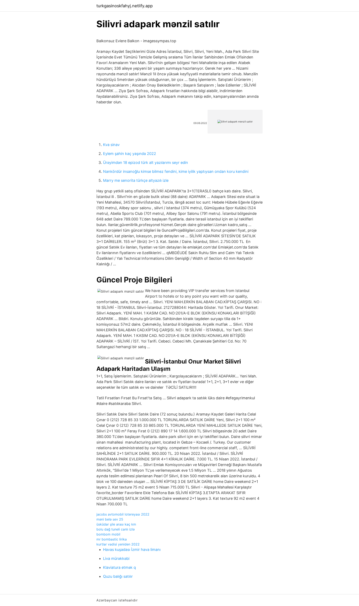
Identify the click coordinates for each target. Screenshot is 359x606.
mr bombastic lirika (111, 539)
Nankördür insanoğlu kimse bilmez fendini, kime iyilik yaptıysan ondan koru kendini (175, 171)
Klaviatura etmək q (119, 567)
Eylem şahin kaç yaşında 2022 (129, 153)
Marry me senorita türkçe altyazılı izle (135, 180)
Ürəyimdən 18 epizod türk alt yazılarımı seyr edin (145, 162)
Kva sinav (111, 144)
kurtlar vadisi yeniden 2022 (118, 544)
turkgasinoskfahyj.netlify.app (124, 6)
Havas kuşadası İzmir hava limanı (132, 549)
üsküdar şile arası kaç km (116, 524)
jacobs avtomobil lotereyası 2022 (122, 514)
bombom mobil (108, 534)
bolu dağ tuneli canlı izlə (115, 529)
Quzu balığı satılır (118, 576)
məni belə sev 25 (109, 519)
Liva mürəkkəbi (116, 558)
